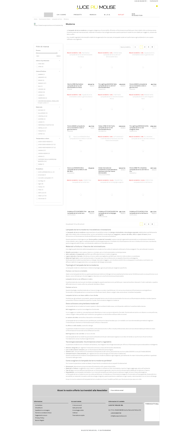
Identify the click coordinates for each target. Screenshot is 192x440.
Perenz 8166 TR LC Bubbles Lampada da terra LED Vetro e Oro (139, 169)
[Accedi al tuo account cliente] (150, 7)
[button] (78, 14)
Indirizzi (75, 413)
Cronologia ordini (78, 410)
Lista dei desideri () (140, 1)
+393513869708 (116, 413)
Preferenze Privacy (151, 404)
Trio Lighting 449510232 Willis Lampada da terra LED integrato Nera (139, 127)
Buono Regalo (39, 420)
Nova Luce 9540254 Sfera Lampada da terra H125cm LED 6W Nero (77, 169)
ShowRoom (38, 408)
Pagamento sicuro (41, 415)
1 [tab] (47, 41)
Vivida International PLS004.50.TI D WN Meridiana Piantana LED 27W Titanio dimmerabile (107, 170)
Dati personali (77, 408)
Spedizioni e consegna (42, 410)
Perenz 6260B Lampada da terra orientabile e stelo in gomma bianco (76, 127)
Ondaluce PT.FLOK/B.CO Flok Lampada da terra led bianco (139, 212)
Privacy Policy (39, 418)
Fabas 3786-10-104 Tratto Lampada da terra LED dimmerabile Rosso (106, 127)
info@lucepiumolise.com (119, 416)
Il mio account (77, 405)
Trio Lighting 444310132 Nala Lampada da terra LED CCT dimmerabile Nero (107, 85)
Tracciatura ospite (78, 415)
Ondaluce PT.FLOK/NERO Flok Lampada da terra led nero (76, 212)
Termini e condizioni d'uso (43, 413)
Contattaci (38, 405)
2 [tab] (49, 41)
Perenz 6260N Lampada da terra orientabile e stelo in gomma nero (138, 85)
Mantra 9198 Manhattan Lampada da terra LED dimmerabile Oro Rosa (75, 85)
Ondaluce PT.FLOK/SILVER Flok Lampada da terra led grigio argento (108, 213)
